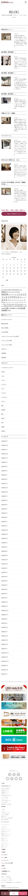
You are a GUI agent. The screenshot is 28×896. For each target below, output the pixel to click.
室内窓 (16, 306)
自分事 (22, 308)
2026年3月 (3, 445)
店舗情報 (3, 849)
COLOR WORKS (8, 289)
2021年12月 (4, 555)
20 (14, 270)
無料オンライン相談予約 (5, 876)
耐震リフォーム (4, 833)
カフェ (10, 300)
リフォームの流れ (4, 797)
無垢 (13, 308)
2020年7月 (3, 623)
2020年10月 (4, 610)
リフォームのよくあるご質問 (7, 863)
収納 (7, 306)
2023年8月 (3, 542)
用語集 (3, 865)
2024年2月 (3, 521)
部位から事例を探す (5, 819)
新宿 (4, 308)
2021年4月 (3, 585)
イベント (3, 380)
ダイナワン (22, 300)
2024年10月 (4, 491)
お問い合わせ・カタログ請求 (6, 880)
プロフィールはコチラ (6, 253)
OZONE (9, 294)
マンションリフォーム (5, 824)
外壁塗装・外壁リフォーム (6, 834)
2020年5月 (3, 631)
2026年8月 (3, 441)
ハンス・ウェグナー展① (6, 344)
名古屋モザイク (11, 306)
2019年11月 (3, 657)
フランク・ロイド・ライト (10, 302)
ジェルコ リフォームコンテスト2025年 (10, 336)
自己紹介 (3, 431)
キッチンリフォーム (5, 836)
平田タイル (22, 306)
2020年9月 (3, 614)
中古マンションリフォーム (6, 829)
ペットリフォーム (4, 841)
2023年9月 (3, 538)
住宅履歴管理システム (6, 871)
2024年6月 (3, 508)
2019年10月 (4, 661)
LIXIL (7, 292)
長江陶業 (9, 310)
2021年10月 (4, 563)
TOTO (12, 294)
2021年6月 (3, 576)
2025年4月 (3, 470)
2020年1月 (3, 648)
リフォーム (19, 304)
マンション (3, 811)
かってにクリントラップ (6, 319)
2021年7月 (3, 572)
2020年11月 (3, 606)
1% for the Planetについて (6, 800)
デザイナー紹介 (4, 802)
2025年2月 (3, 479)
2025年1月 (3, 483)
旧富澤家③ (3, 353)
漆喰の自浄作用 (4, 323)
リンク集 (3, 868)
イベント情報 (4, 857)
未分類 (2, 418)
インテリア (21, 294)
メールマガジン (5, 854)
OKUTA (4, 294)
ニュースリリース (5, 860)
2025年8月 (3, 462)
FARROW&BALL (16, 289)
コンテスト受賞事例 (5, 814)
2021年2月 (3, 593)
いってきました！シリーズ (7, 367)
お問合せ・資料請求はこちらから (14, 213)
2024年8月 (3, 500)
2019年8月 (3, 669)
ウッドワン (24, 297)
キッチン (14, 300)
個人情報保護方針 (9, 882)
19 (10, 270)
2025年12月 (4, 453)
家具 (18, 306)
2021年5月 (3, 580)
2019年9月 (3, 665)
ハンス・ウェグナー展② (6, 340)
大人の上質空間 (4, 332)
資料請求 (14, 893)
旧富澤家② (3, 357)
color (2, 289)
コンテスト (3, 392)
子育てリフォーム (4, 845)
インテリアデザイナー (11, 297)
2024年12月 (4, 487)
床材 (25, 306)
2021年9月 (3, 568)
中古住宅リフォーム (5, 831)
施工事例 (3, 409)
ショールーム (4, 397)
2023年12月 (4, 530)
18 (6, 270)
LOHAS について (4, 793)
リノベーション (9, 304)
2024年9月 (3, 496)
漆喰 (11, 308)
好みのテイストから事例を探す (7, 817)
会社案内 (3, 852)
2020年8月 (3, 618)
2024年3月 (3, 517)
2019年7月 (3, 673)
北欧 (5, 306)
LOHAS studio (7, 2)
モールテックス (17, 302)
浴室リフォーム (4, 838)
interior (3, 292)
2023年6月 (3, 551)
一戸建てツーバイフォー (5, 812)
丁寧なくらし (4, 348)
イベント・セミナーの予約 (6, 878)
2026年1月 (3, 449)
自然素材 (4, 310)
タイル (18, 300)
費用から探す (3, 816)
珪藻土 (16, 308)
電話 (5, 893)
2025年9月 (3, 457)
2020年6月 (3, 627)
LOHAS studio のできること (6, 795)
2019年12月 (4, 652)
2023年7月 (3, 546)
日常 (7, 308)
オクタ (4, 300)
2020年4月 (3, 635)
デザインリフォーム (5, 843)
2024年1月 (3, 525)
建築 (2, 308)
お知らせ (3, 371)
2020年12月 (4, 601)
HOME (3, 783)
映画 (2, 414)
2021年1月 (3, 597)
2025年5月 (3, 466)
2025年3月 (3, 474)
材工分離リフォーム (5, 790)
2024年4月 (3, 513)
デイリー (3, 401)
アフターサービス (4, 799)
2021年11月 (3, 559)
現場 (19, 308)
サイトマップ (3, 882)
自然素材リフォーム (5, 792)
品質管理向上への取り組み (6, 804)
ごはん (15, 294)
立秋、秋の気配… (5, 327)
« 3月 (7, 280)
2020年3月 (3, 640)
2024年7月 (3, 504)
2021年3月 (3, 589)
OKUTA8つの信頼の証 (5, 788)
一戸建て (3, 809)
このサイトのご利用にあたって (17, 882)
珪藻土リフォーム (4, 840)
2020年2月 (3, 644)
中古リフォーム (4, 828)
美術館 (2, 426)
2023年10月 (4, 534)
